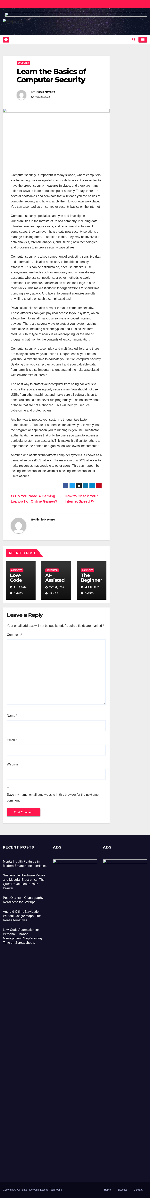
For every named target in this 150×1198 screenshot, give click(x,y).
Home (107, 1189)
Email (12, 740)
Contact (138, 1189)
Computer (23, 63)
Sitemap (122, 1189)
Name (12, 715)
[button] (133, 39)
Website (12, 764)
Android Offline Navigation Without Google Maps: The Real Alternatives (22, 916)
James (18, 593)
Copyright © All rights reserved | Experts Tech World (32, 1189)
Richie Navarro (45, 92)
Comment (14, 634)
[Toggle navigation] (142, 40)
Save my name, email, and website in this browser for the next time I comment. (53, 797)
